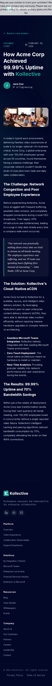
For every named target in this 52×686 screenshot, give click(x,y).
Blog (5, 597)
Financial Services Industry (16, 576)
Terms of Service (36, 675)
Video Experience (12, 535)
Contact (7, 655)
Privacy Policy (15, 675)
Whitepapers (9, 608)
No (26, 13)
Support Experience (13, 545)
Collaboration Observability (16, 540)
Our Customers (10, 634)
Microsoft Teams (11, 566)
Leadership (8, 650)
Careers (7, 644)
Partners (7, 639)
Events (6, 613)
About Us (7, 629)
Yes (50, 9)
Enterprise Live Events (14, 571)
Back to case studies (17, 33)
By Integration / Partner (14, 561)
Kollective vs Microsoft (14, 582)
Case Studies (9, 603)
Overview (8, 529)
